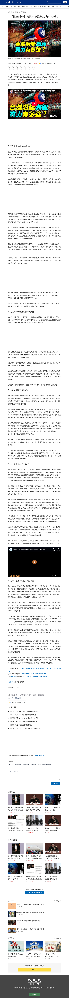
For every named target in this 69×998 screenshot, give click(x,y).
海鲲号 (29, 695)
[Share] (9, 812)
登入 (65, 2)
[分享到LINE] (13, 68)
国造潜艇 (41, 695)
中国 (11, 6)
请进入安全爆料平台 (34, 892)
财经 (48, 6)
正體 (17, 2)
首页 (3, 6)
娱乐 (57, 6)
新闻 (12, 12)
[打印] (25, 68)
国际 (19, 6)
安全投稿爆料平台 (38, 755)
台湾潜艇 (22, 695)
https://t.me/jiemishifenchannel (37, 676)
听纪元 (44, 6)
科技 (52, 6)
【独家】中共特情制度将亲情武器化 (28, 921)
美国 (15, 6)
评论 (23, 6)
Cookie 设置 (34, 994)
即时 (7, 6)
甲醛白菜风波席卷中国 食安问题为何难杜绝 (31, 912)
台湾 (27, 6)
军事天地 (17, 12)
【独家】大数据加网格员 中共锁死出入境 (30, 904)
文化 (61, 6)
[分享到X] (17, 68)
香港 (31, 6)
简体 (20, 2)
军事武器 (18, 698)
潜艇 (34, 695)
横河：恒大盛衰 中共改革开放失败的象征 (30, 929)
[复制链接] (21, 68)
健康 (35, 6)
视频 (39, 6)
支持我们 (34, 969)
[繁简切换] (33, 68)
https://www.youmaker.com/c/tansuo (34, 674)
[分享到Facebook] (9, 68)
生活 (65, 6)
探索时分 (14, 676)
